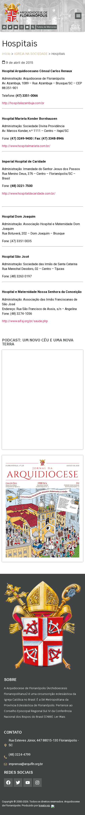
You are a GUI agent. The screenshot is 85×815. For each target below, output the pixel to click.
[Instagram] (21, 27)
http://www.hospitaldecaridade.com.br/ (29, 193)
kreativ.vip (44, 805)
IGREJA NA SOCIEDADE (30, 54)
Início (6, 54)
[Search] (33, 27)
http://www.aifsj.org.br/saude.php (25, 321)
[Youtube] (15, 27)
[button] (78, 16)
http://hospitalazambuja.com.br (23, 103)
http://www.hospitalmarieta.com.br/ (26, 146)
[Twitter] (10, 27)
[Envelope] (27, 27)
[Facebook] (4, 27)
